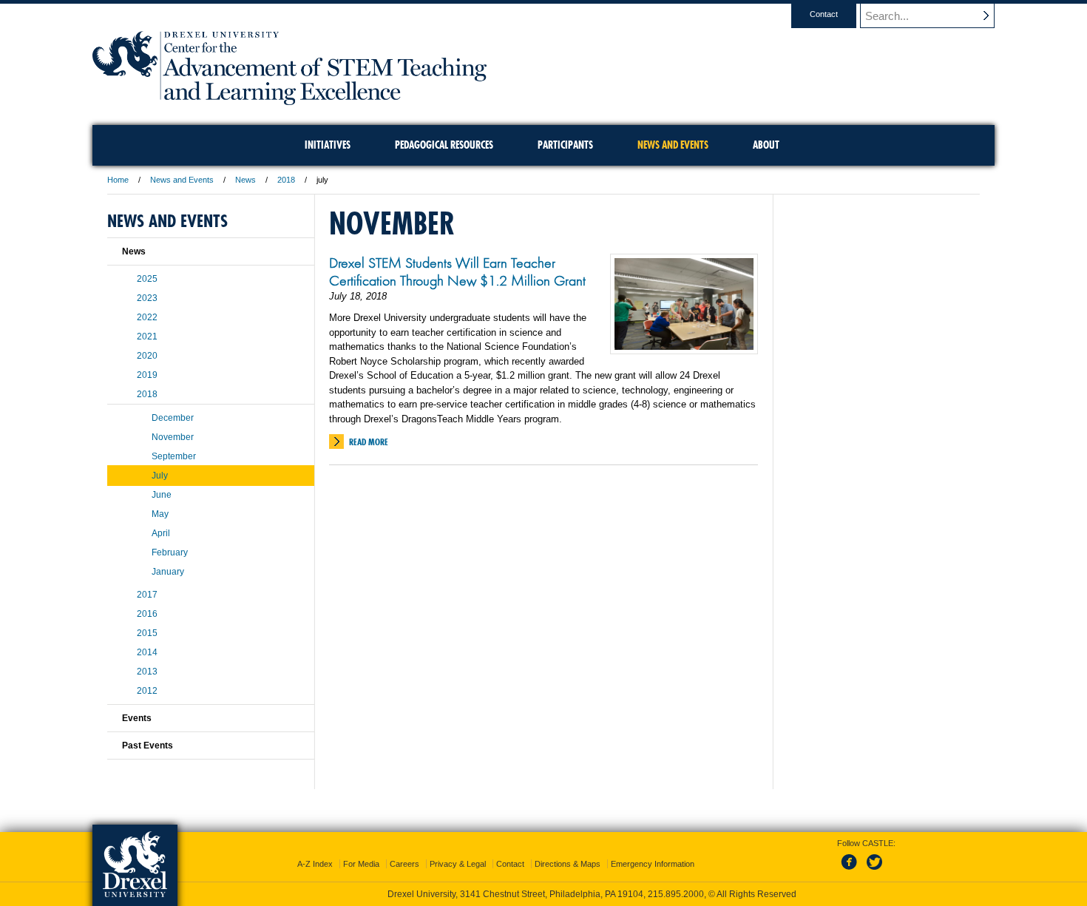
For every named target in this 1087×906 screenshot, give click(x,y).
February (170, 552)
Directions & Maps (567, 863)
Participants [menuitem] (565, 145)
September (174, 456)
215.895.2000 (676, 894)
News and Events (182, 179)
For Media (361, 863)
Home (118, 179)
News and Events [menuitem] (672, 145)
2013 (147, 671)
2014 (147, 652)
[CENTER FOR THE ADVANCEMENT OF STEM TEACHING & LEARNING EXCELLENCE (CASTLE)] (289, 100)
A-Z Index (315, 863)
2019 (147, 375)
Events (137, 718)
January (168, 572)
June (162, 495)
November (173, 437)
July (160, 475)
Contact (824, 14)
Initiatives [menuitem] (328, 145)
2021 (147, 336)
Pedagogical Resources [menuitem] (444, 145)
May (160, 514)
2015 (147, 633)
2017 (147, 594)
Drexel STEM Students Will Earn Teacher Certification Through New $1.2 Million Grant (457, 271)
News (245, 179)
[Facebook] (852, 870)
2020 (147, 356)
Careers (404, 863)
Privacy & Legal (458, 863)
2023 (147, 298)
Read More (368, 441)
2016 (147, 614)
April (161, 533)
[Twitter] (876, 870)
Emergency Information (652, 863)
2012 (147, 691)
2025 (147, 279)
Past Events (147, 745)
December (173, 418)
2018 (286, 179)
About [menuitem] (766, 145)
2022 (147, 317)
